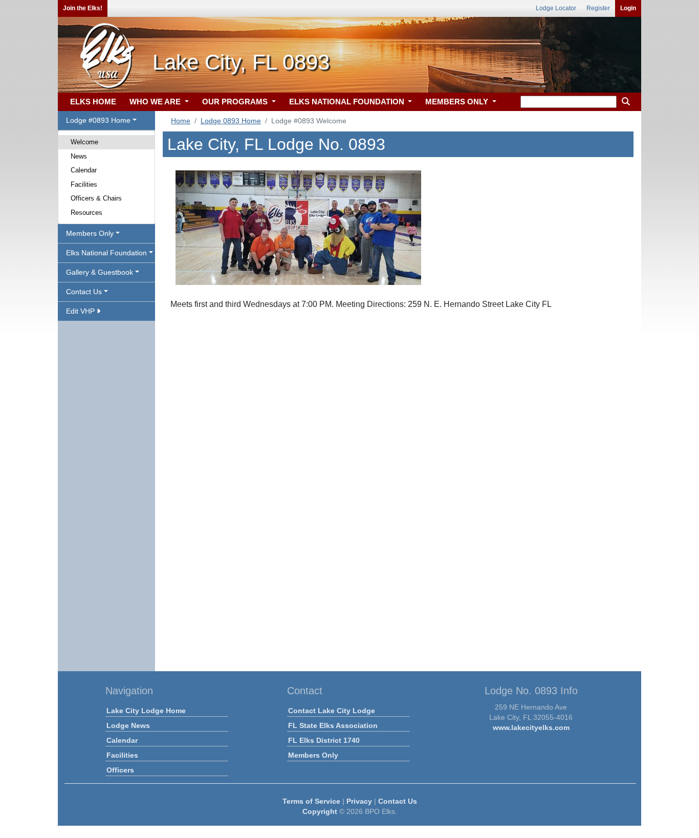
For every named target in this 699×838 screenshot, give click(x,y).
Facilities (84, 184)
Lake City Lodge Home (146, 711)
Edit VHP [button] (81, 311)
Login (628, 8)
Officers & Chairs (96, 198)
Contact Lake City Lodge (331, 711)
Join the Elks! (82, 8)
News (79, 156)
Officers (120, 770)
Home (180, 121)
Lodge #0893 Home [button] (98, 120)
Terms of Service (311, 801)
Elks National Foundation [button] (106, 253)
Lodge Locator (556, 8)
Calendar (84, 170)
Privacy (359, 801)
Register (598, 8)
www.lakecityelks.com (531, 727)
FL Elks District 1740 (324, 740)
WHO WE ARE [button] (156, 101)
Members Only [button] (90, 233)
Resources (86, 212)
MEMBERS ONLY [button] (457, 101)
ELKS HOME (93, 101)
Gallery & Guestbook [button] (99, 272)
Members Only (313, 755)
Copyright (319, 811)
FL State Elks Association (333, 725)
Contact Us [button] (84, 292)
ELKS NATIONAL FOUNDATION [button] (347, 101)
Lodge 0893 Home (231, 121)
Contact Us (397, 801)
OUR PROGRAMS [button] (236, 101)
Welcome (84, 142)
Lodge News (128, 725)
